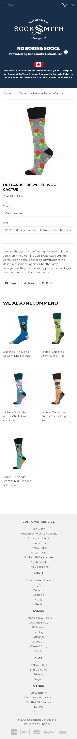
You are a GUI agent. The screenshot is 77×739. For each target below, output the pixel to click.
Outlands (38, 590)
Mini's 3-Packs (38, 664)
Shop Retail (38, 552)
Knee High (38, 632)
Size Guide (38, 528)
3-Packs (38, 674)
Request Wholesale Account (38, 533)
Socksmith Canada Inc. (41, 719)
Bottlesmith (38, 692)
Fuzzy (38, 599)
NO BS (38, 707)
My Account (38, 562)
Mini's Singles (38, 669)
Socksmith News (38, 538)
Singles (38, 679)
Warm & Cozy (38, 646)
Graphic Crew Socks (39, 580)
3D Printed (38, 627)
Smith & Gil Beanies (38, 702)
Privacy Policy (38, 547)
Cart (71, 5)
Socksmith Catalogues (38, 557)
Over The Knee (38, 622)
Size (6, 223)
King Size (38, 585)
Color (6, 206)
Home (7, 93)
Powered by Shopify (37, 723)
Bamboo (38, 594)
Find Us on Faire (38, 566)
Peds (38, 604)
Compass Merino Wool (38, 697)
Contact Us (38, 543)
